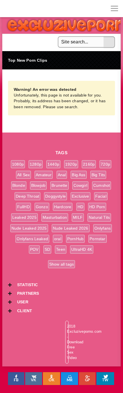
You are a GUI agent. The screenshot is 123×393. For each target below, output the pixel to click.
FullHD (23, 206)
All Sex (23, 175)
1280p (35, 164)
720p (105, 164)
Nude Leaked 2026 (70, 228)
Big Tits (98, 175)
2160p (89, 164)
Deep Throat (27, 196)
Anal (62, 175)
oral (57, 238)
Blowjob (38, 185)
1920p (71, 164)
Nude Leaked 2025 (29, 228)
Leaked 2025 (24, 217)
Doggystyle (55, 196)
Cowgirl (80, 185)
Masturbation (55, 217)
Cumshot (101, 185)
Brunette (59, 185)
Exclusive (80, 196)
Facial (100, 196)
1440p (53, 164)
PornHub (75, 238)
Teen (60, 249)
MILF (78, 217)
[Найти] (109, 42)
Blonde (18, 185)
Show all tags (61, 264)
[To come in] (25, 8)
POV (34, 249)
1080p (18, 164)
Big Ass (78, 175)
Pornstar (97, 238)
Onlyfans (102, 228)
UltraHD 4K (81, 249)
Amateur (43, 175)
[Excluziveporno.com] (8, 8)
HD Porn (97, 206)
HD (80, 206)
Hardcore (62, 206)
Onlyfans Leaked (32, 238)
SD (47, 249)
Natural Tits (99, 217)
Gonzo (42, 206)
